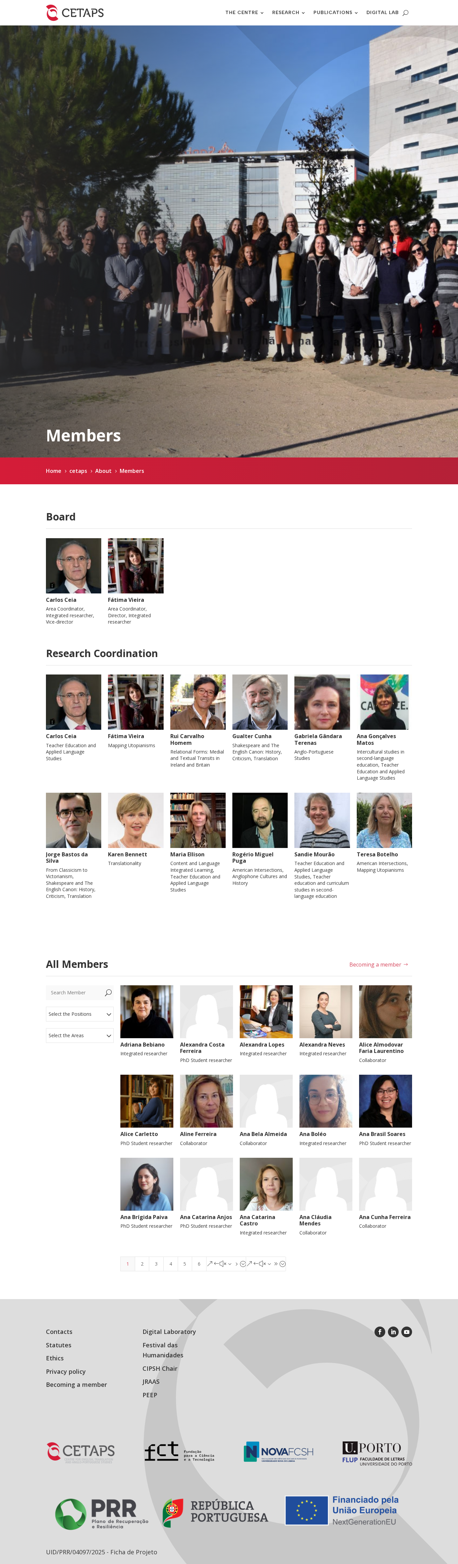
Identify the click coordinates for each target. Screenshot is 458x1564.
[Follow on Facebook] (380, 1332)
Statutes (58, 1345)
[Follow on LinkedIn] (393, 1332)
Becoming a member (375, 964)
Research (285, 12)
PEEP (149, 1395)
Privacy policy (66, 1371)
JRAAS (151, 1381)
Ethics (55, 1358)
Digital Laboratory (169, 1332)
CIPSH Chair (159, 1368)
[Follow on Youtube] (406, 1332)
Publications (332, 12)
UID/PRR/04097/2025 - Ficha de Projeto (101, 1552)
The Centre (241, 12)
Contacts (59, 1332)
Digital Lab (382, 12)
